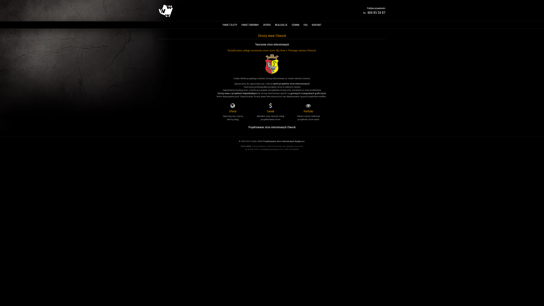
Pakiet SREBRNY (250, 24)
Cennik (295, 24)
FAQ (306, 24)
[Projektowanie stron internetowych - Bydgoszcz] (166, 16)
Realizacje (281, 24)
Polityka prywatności (376, 8)
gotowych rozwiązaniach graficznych (308, 93)
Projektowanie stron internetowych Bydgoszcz (284, 141)
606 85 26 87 (376, 13)
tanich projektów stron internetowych (291, 83)
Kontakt (316, 24)
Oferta (267, 24)
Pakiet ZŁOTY (230, 24)
